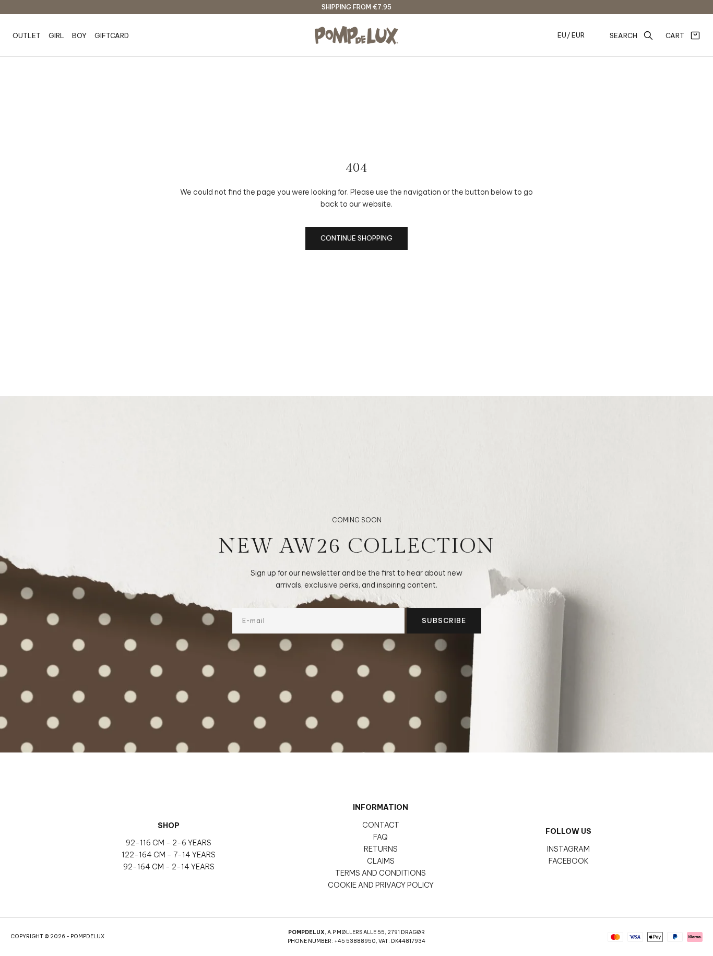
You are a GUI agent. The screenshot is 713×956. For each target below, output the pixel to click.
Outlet (27, 35)
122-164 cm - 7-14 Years (169, 854)
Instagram (568, 849)
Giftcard (111, 35)
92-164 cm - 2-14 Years (169, 866)
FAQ (380, 837)
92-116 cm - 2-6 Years (168, 842)
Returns (381, 849)
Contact (380, 825)
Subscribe (444, 620)
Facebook (569, 861)
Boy (79, 35)
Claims (381, 861)
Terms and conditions (380, 873)
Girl (56, 35)
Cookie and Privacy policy (381, 885)
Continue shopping (356, 238)
